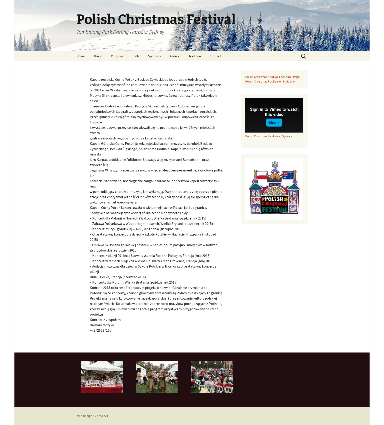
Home (80, 56)
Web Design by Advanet (92, 416)
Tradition (194, 56)
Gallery (175, 56)
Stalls (135, 56)
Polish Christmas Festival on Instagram (270, 81)
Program (117, 56)
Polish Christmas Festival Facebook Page (272, 77)
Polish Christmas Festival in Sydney (268, 136)
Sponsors (154, 56)
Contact (215, 56)
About (98, 56)
